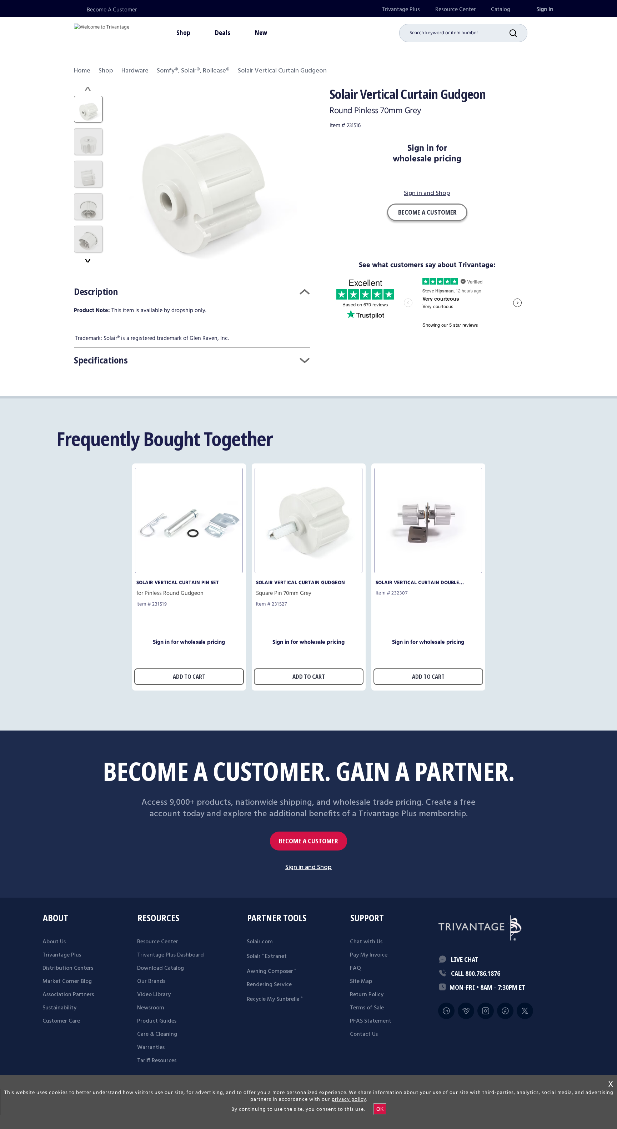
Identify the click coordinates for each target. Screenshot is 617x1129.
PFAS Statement (370, 1021)
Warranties (151, 1047)
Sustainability (59, 1008)
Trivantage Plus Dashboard (170, 955)
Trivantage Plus (401, 9)
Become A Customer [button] (427, 212)
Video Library (154, 994)
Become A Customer (112, 10)
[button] (518, 33)
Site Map (361, 981)
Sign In (544, 9)
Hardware (135, 71)
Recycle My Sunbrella (274, 999)
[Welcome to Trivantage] (101, 32)
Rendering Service (269, 984)
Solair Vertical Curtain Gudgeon (300, 583)
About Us (54, 942)
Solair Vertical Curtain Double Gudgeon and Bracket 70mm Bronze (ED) (424, 583)
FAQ (355, 968)
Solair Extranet (267, 956)
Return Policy (366, 994)
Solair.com (260, 942)
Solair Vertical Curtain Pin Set (177, 583)
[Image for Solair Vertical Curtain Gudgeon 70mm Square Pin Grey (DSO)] (308, 571)
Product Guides (156, 1021)
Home (82, 71)
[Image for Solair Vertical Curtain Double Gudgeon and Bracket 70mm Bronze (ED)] (428, 571)
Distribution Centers (67, 968)
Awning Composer (271, 971)
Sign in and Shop (427, 194)
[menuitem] (401, 9)
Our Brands (151, 981)
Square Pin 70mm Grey (283, 593)
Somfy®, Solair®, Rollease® (193, 71)
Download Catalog (160, 968)
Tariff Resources (156, 1060)
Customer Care (61, 1021)
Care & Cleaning (157, 1034)
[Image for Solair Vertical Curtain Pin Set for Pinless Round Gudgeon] (188, 571)
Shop (106, 71)
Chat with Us (366, 942)
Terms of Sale (367, 1008)
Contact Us (364, 1034)
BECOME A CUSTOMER (308, 841)
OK (379, 1109)
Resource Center (455, 9)
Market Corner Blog (67, 981)
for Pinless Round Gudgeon (170, 593)
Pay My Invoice (368, 955)
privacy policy (349, 1099)
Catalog (500, 9)
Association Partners (68, 994)
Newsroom (150, 1008)
